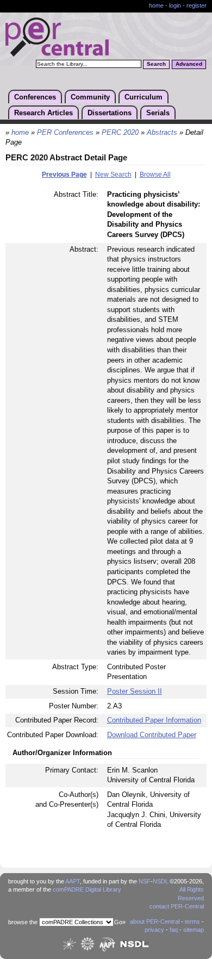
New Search (113, 174)
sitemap (193, 929)
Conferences (35, 97)
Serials (158, 113)
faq (174, 929)
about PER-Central (154, 921)
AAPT (72, 881)
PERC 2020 (120, 132)
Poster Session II (134, 691)
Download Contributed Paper (151, 735)
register (196, 5)
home (156, 5)
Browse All (155, 174)
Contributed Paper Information (154, 720)
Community (90, 97)
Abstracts (162, 132)
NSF (145, 881)
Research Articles (43, 113)
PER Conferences (65, 132)
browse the (23, 922)
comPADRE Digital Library (87, 889)
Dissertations (110, 113)
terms (192, 921)
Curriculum (143, 97)
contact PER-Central (176, 906)
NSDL (161, 881)
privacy (154, 929)
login (175, 5)
